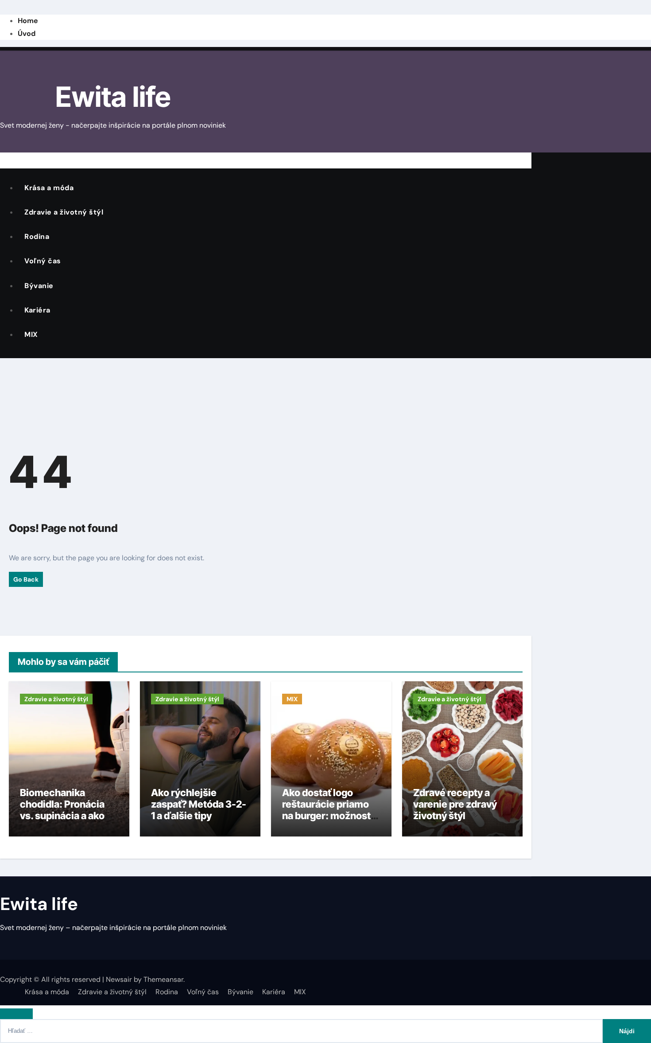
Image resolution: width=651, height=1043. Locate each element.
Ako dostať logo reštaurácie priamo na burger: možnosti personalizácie (327, 810)
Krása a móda (49, 187)
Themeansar (163, 979)
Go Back (26, 579)
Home (28, 20)
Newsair (119, 979)
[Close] (16, 1013)
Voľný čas (42, 261)
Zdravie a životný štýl (63, 212)
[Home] (6, 160)
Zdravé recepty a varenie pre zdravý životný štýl (455, 804)
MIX (31, 334)
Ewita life (112, 96)
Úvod (26, 33)
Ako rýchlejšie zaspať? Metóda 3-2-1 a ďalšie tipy (198, 804)
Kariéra (37, 310)
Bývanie (39, 285)
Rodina (36, 236)
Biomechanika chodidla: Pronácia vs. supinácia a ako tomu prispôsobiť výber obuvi (62, 816)
